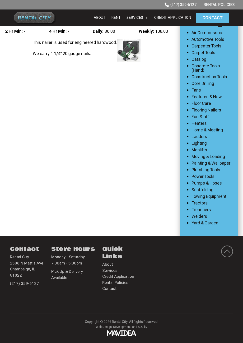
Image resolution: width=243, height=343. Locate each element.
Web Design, (104, 327)
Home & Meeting (207, 130)
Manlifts (199, 150)
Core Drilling (203, 84)
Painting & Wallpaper (211, 163)
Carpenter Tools (206, 46)
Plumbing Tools (206, 170)
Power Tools (203, 177)
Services (134, 17)
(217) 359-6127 (183, 5)
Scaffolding (202, 190)
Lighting (199, 143)
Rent (116, 17)
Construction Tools (209, 77)
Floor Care (201, 104)
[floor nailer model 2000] (128, 50)
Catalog (199, 59)
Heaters (199, 123)
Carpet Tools (203, 53)
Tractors (200, 203)
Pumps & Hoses (207, 183)
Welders (199, 216)
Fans (196, 90)
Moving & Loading (208, 157)
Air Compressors (208, 33)
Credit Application (172, 17)
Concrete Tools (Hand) (206, 68)
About (99, 17)
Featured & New (207, 97)
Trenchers (201, 210)
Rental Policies (219, 5)
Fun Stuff (200, 117)
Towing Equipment (209, 197)
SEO (140, 327)
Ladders (199, 137)
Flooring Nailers (206, 110)
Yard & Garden (205, 223)
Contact (212, 18)
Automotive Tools (208, 39)
